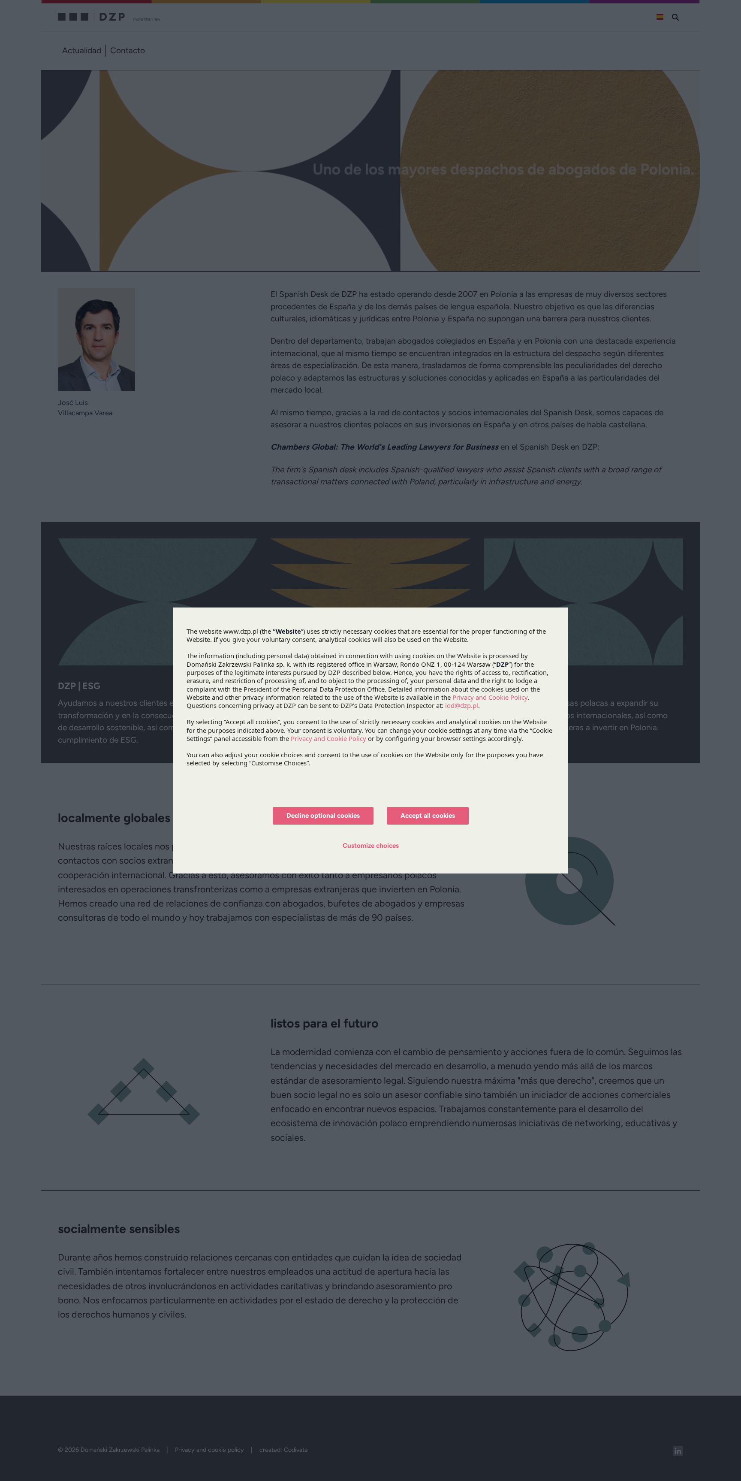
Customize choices (371, 845)
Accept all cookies (428, 815)
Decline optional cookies (323, 815)
